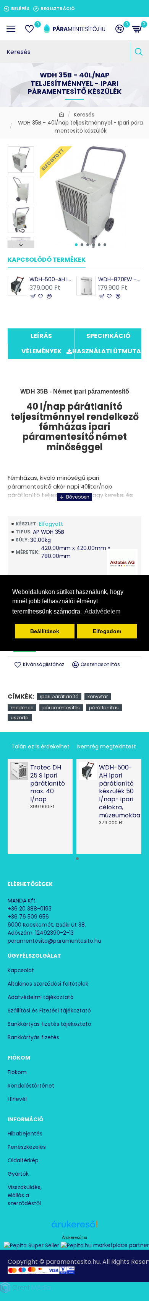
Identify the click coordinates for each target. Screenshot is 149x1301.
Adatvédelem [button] (102, 611)
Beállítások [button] (44, 631)
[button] (76, 244)
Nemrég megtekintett (106, 746)
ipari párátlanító (59, 696)
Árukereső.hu (74, 1237)
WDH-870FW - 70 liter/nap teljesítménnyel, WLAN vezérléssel (119, 279)
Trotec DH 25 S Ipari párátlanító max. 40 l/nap (47, 784)
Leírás (41, 335)
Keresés (84, 114)
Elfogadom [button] (107, 631)
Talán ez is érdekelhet (40, 746)
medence (22, 707)
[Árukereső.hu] (74, 1227)
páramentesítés (61, 707)
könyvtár (97, 696)
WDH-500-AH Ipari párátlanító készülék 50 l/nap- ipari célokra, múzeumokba (51, 279)
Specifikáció (108, 335)
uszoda (20, 717)
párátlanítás (104, 707)
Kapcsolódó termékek (47, 260)
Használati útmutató (108, 351)
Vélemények (41, 351)
